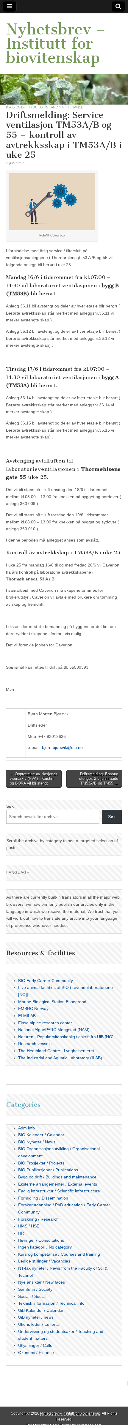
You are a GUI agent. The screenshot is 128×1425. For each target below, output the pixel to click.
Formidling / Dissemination (43, 1198)
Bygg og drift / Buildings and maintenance (44, 107)
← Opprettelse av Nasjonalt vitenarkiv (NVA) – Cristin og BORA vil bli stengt (33, 778)
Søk (10, 806)
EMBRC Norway (33, 1008)
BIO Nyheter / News (36, 1142)
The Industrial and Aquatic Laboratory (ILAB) (60, 1057)
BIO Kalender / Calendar (41, 1134)
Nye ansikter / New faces (41, 1282)
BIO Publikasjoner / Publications (48, 1169)
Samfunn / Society (35, 1289)
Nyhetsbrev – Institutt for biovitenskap (55, 43)
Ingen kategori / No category (45, 1247)
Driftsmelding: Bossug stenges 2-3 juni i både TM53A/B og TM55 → (98, 778)
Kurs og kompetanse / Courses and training (59, 1254)
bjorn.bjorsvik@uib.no (62, 747)
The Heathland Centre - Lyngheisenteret (56, 1050)
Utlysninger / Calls (35, 1345)
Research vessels (34, 1043)
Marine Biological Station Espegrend (52, 1001)
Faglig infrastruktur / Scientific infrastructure (59, 1191)
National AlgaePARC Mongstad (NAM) (54, 1029)
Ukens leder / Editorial (39, 1324)
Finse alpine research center (45, 1022)
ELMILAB (27, 1015)
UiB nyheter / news (36, 1317)
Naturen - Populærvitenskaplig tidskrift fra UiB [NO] (65, 1036)
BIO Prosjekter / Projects (41, 1163)
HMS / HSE (28, 1226)
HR (21, 1233)
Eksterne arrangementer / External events (57, 1184)
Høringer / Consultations (41, 1240)
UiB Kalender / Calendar (41, 1310)
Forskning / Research (38, 1219)
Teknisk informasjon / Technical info (51, 1303)
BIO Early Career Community (45, 980)
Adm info (26, 1128)
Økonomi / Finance (36, 1352)
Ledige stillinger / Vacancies (44, 1261)
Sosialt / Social (32, 1296)
